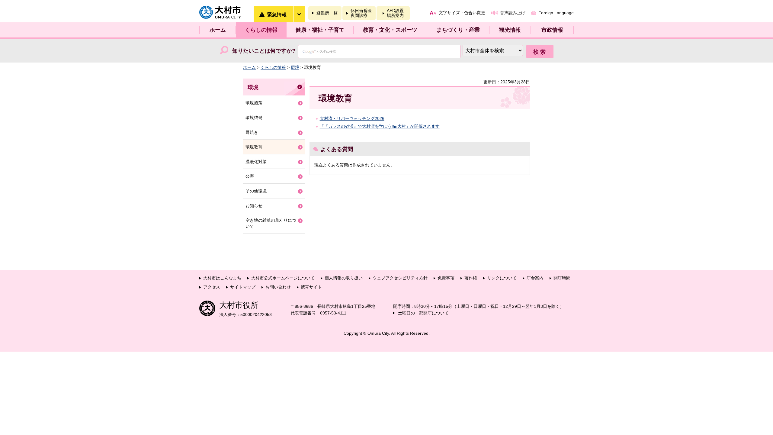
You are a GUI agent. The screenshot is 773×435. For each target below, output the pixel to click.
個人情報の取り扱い (344, 278)
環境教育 (253, 146)
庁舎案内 (535, 278)
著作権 (470, 278)
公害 (249, 176)
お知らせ (253, 205)
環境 (295, 67)
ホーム (218, 30)
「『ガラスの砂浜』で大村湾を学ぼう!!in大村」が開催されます (380, 126)
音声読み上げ (512, 12)
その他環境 (256, 190)
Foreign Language (556, 12)
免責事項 (446, 278)
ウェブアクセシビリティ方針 (400, 278)
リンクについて (502, 278)
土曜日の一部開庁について (423, 313)
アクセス (211, 287)
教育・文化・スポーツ (390, 30)
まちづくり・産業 (458, 30)
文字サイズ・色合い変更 (462, 12)
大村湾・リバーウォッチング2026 (352, 118)
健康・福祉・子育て (320, 30)
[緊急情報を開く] (299, 14)
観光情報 (510, 30)
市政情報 (552, 30)
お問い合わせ (278, 287)
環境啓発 (253, 117)
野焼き (251, 132)
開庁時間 (561, 278)
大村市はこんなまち (222, 278)
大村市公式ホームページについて (283, 278)
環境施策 (253, 102)
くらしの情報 (261, 30)
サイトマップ (242, 287)
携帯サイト (311, 287)
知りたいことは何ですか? (263, 51)
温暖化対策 (256, 161)
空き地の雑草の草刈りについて (270, 223)
